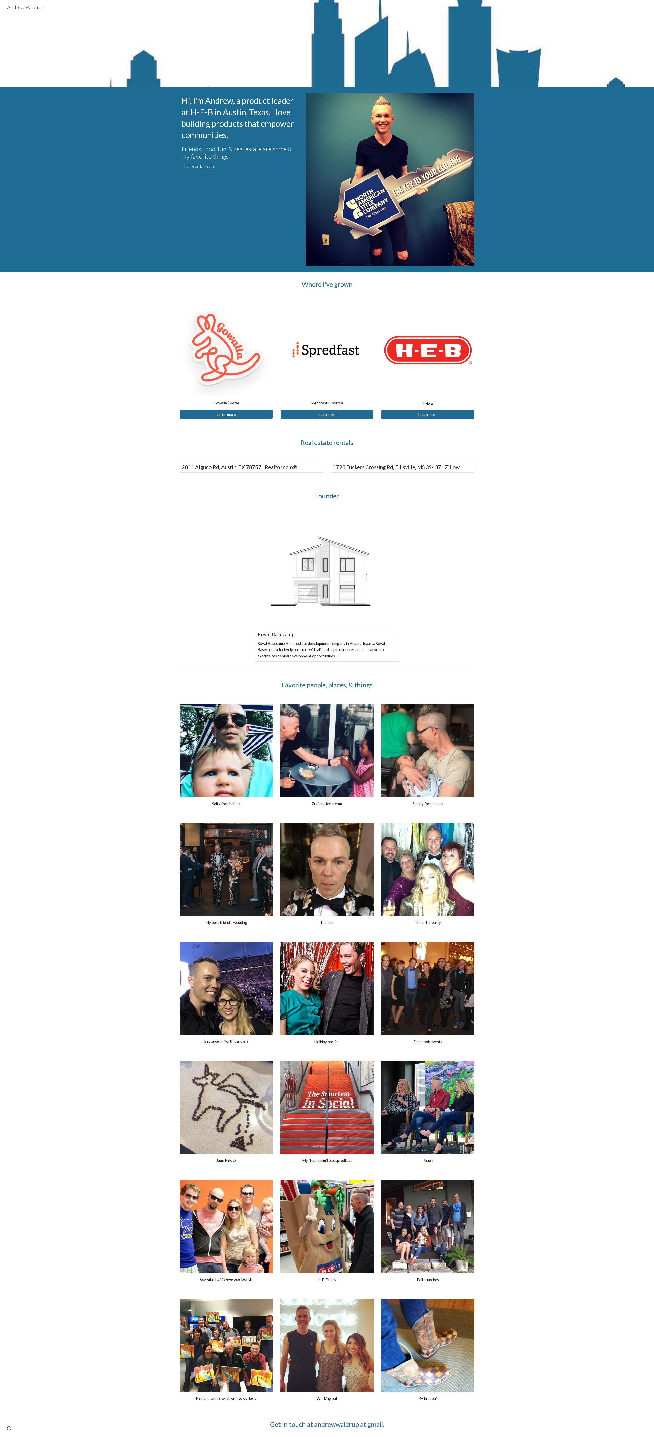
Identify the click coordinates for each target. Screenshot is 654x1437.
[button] (9, 1428)
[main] (239, 132)
